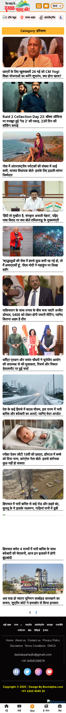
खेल (29, 630)
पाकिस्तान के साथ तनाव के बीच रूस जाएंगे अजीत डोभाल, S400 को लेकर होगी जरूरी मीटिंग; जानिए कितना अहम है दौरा (33, 314)
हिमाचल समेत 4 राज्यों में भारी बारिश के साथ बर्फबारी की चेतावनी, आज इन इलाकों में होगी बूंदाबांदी (29, 553)
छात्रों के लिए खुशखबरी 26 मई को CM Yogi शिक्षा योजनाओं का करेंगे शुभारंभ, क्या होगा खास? (32, 73)
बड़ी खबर (7, 624)
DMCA (51, 645)
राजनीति (59, 624)
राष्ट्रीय (28, 624)
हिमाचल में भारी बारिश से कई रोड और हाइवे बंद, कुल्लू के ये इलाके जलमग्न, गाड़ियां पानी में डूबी (31, 506)
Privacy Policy (51, 640)
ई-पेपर (45, 630)
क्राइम (50, 624)
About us (20, 640)
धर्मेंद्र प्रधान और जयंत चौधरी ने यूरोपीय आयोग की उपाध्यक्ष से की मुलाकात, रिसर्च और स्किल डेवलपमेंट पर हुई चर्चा (31, 364)
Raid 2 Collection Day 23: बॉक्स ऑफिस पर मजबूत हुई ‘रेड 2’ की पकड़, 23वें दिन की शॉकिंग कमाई (32, 121)
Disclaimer (16, 645)
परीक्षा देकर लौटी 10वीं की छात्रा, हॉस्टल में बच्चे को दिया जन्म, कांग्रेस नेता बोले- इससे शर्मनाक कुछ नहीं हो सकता (32, 459)
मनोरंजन (21, 630)
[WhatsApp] (39, 5)
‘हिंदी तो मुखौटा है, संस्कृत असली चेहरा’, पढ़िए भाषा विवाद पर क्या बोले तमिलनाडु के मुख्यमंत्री (31, 217)
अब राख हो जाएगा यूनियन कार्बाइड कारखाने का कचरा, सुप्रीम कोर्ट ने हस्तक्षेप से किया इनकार (31, 600)
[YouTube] (46, 5)
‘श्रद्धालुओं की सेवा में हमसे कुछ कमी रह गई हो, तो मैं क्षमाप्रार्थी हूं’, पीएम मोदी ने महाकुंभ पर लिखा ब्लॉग (33, 265)
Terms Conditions (35, 645)
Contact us (34, 640)
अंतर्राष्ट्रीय (39, 624)
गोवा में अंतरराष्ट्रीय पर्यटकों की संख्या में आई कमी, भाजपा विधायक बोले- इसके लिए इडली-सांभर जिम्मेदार (33, 170)
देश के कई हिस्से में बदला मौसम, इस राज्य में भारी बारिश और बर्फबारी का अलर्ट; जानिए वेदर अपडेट (32, 411)
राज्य (16, 624)
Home (9, 640)
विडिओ (37, 630)
